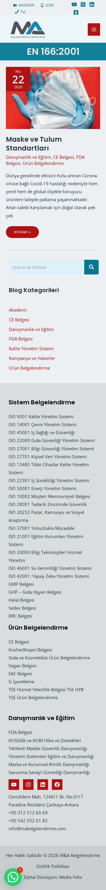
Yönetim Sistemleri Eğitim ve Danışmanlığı (51, 756)
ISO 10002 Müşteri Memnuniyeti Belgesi (49, 496)
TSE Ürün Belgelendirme (33, 697)
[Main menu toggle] (94, 29)
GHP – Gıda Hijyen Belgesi (35, 592)
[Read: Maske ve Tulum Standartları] (53, 97)
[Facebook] (76, 12)
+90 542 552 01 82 (28, 820)
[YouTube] (74, 4)
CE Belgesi (63, 157)
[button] (13, 877)
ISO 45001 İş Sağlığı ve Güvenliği (42, 432)
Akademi (17, 310)
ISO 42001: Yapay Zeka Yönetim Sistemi (49, 576)
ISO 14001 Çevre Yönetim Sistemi (43, 424)
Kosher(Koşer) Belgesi (30, 650)
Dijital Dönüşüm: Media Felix (53, 877)
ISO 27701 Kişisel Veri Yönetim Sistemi (48, 456)
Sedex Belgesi (22, 608)
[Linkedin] (92, 4)
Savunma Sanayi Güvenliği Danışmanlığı (49, 772)
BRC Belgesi (20, 616)
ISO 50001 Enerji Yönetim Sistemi (43, 488)
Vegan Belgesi (23, 666)
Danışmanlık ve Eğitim (28, 157)
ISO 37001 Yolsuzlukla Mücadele (41, 528)
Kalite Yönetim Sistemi (31, 348)
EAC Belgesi (20, 673)
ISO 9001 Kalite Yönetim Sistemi (41, 416)
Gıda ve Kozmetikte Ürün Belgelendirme (49, 658)
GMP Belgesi (21, 584)
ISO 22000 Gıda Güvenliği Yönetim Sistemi (52, 440)
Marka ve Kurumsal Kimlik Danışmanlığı (49, 764)
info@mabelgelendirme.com (37, 828)
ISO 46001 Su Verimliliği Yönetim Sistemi (50, 568)
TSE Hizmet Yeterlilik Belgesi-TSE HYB (46, 689)
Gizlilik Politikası (53, 866)
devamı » (26, 233)
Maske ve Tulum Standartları (34, 144)
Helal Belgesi (21, 600)
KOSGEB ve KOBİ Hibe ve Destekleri (45, 740)
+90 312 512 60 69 (28, 812)
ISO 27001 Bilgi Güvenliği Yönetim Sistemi (51, 448)
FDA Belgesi (21, 339)
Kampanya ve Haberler (32, 358)
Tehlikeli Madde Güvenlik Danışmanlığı (48, 748)
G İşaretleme (21, 681)
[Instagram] (83, 4)
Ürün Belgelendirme (43, 163)
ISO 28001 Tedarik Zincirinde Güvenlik (48, 504)
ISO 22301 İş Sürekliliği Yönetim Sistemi (49, 480)
